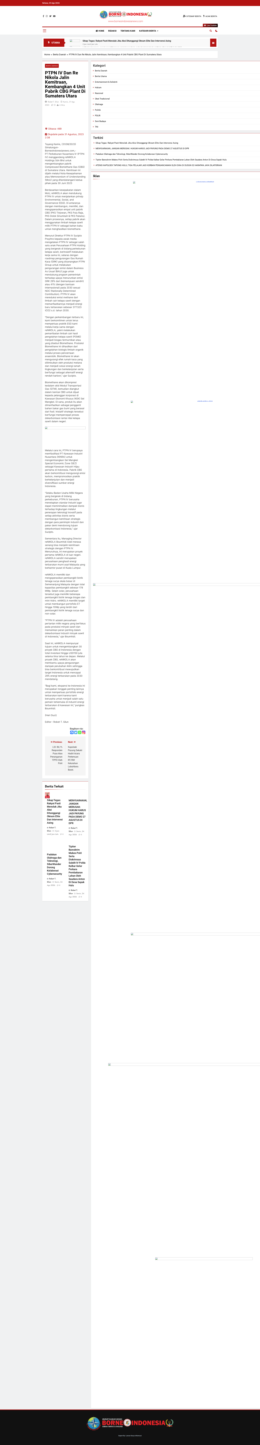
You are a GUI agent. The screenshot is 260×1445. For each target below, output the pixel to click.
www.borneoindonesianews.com (125, 21)
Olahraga (99, 104)
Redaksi (112, 31)
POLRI (97, 115)
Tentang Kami (128, 31)
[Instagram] (83, 732)
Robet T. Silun (53, 101)
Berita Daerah (52, 66)
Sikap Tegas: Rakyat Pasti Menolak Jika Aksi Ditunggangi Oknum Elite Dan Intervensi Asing (127, 41)
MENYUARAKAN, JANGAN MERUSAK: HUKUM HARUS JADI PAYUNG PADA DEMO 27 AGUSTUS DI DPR (142, 148)
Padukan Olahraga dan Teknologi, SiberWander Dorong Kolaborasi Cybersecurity (54, 864)
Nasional (99, 93)
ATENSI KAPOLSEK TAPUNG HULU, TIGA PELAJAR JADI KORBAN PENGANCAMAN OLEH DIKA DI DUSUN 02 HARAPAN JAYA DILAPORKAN (159, 165)
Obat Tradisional (102, 99)
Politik (98, 110)
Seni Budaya (100, 121)
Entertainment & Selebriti (106, 82)
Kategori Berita (147, 31)
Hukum (98, 87)
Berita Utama (101, 76)
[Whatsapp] (79, 732)
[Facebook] (72, 732)
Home (101, 31)
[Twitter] (75, 732)
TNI (96, 127)
